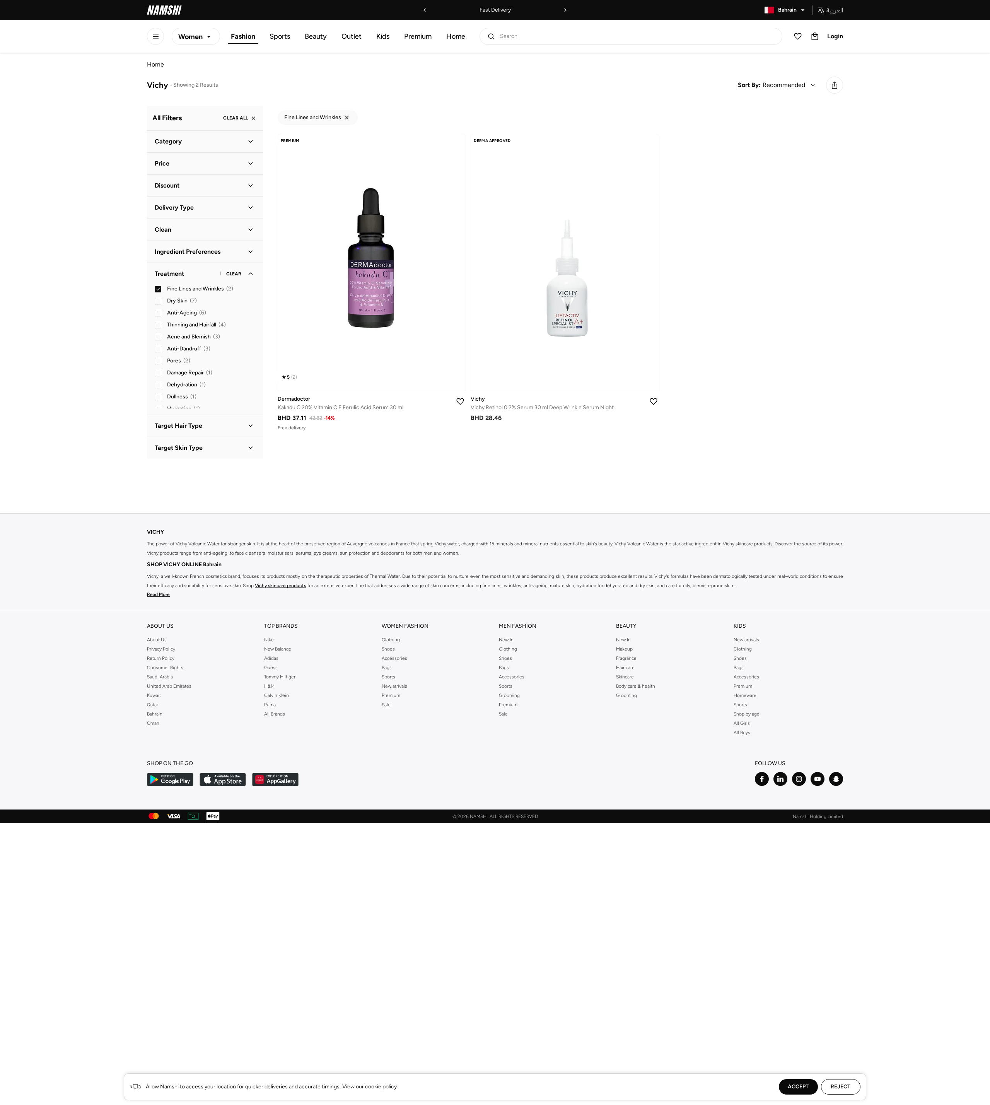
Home (455, 36)
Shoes (388, 649)
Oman (153, 723)
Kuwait (154, 695)
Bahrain (154, 714)
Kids (382, 36)
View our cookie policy (369, 1086)
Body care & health (635, 686)
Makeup (624, 649)
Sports (280, 36)
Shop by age (747, 714)
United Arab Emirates (169, 686)
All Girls (742, 723)
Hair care (625, 667)
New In (506, 639)
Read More (158, 594)
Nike (269, 639)
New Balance (277, 649)
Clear (233, 274)
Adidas (271, 658)
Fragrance (626, 658)
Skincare (625, 677)
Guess (271, 667)
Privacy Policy (161, 649)
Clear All (235, 118)
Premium (418, 36)
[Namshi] (164, 10)
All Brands (274, 714)
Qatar (152, 704)
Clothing (391, 639)
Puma (270, 704)
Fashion (243, 36)
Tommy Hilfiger (279, 677)
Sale (386, 704)
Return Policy (160, 658)
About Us (157, 639)
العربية (834, 10)
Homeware (745, 695)
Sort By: (749, 85)
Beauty (316, 36)
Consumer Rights (165, 667)
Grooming (509, 695)
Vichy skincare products (280, 585)
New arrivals (394, 686)
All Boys (742, 732)
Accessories (394, 658)
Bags (387, 667)
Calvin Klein (276, 695)
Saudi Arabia (160, 677)
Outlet (351, 36)
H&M (269, 686)
